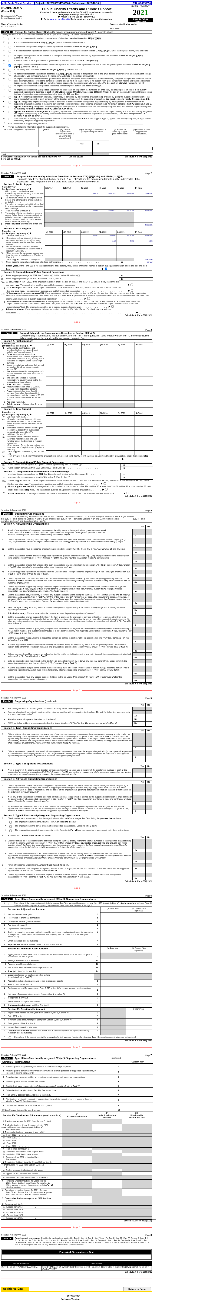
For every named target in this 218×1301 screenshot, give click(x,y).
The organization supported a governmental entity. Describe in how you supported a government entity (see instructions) (72, 830)
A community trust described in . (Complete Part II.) (48, 69)
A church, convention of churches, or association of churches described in (57, 38)
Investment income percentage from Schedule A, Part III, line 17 (53, 477)
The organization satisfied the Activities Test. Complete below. (45, 822)
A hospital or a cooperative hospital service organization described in (56, 47)
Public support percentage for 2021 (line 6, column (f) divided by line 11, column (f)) (53, 275)
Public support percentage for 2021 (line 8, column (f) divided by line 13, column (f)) (55, 465)
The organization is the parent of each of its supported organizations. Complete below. (56, 826)
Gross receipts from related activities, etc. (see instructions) (53, 262)
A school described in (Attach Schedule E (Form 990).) (49, 42)
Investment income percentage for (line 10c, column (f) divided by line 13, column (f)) (55, 474)
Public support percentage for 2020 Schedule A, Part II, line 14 (51, 279)
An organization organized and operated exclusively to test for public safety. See (58, 86)
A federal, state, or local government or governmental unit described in (56, 61)
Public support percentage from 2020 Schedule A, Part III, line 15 (53, 468)
